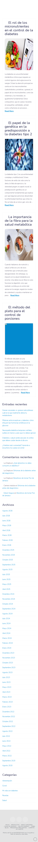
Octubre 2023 (7, 663)
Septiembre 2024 (8, 609)
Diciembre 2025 (8, 550)
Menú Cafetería (27, 825)
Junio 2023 (6, 682)
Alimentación (7, 781)
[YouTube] (19, 819)
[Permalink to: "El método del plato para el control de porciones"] (19, 339)
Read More (9, 111)
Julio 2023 (6, 677)
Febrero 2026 (7, 540)
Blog (7, 828)
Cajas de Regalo (10, 826)
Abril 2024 (6, 633)
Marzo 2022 (7, 756)
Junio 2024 (6, 623)
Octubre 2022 (7, 721)
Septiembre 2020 (8, 761)
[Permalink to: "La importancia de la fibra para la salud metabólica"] (19, 244)
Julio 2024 (6, 618)
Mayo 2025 (6, 584)
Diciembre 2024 (8, 594)
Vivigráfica (30, 833)
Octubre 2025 (7, 560)
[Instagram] (25, 819)
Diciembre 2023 (8, 653)
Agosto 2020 (7, 765)
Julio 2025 (6, 574)
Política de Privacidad (9, 833)
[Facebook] (12, 819)
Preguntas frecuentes (18, 828)
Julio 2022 (6, 736)
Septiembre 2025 (8, 565)
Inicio (7, 825)
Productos (15, 825)
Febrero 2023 (7, 702)
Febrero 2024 (7, 643)
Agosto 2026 (7, 511)
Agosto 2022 (7, 731)
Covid (4, 786)
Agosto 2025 (7, 569)
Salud (4, 800)
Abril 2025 (6, 589)
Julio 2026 (6, 516)
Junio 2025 (6, 579)
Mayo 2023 (6, 687)
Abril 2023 (6, 692)
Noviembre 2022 (8, 716)
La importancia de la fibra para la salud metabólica (19, 221)
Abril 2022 (6, 751)
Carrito (31, 828)
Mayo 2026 (6, 525)
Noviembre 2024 (8, 599)
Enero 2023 (6, 707)
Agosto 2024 (7, 614)
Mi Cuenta (19, 829)
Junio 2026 (6, 520)
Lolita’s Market (23, 826)
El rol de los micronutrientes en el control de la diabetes (19, 28)
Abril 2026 (6, 530)
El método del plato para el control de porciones (17, 313)
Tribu (33, 826)
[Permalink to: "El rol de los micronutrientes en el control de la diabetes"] (19, 54)
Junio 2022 (6, 741)
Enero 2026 (6, 545)
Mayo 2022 (6, 746)
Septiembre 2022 (8, 726)
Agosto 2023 (7, 672)
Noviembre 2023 (8, 658)
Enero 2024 (6, 648)
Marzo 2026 (7, 535)
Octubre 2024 (7, 604)
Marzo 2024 (7, 638)
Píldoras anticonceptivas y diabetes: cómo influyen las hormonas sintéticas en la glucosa (18, 423)
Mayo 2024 (6, 628)
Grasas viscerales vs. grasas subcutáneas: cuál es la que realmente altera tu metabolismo (17, 413)
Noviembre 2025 (8, 555)
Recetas (5, 795)
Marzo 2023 (7, 697)
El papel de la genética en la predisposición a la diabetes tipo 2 (18, 129)
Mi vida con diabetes (10, 790)
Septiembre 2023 (8, 667)
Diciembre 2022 (8, 712)
